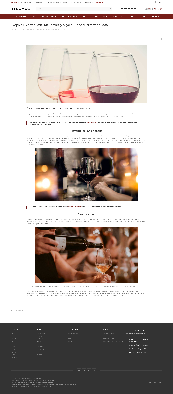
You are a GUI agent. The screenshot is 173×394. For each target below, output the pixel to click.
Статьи (70, 338)
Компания (41, 329)
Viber (94, 370)
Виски (13, 341)
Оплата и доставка (108, 333)
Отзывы (39, 344)
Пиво (13, 354)
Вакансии (40, 338)
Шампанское (15, 336)
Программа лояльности (110, 344)
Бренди (13, 352)
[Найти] (110, 9)
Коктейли (71, 341)
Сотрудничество (42, 336)
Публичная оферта (108, 338)
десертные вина (74, 206)
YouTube (89, 370)
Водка (13, 344)
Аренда (39, 341)
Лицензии (40, 346)
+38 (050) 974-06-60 (128, 9)
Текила (13, 349)
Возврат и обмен (107, 336)
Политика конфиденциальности (112, 341)
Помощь (105, 329)
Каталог (14, 329)
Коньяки (14, 338)
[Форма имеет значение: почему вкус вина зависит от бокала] (86, 74)
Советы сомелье (73, 333)
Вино (13, 333)
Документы (40, 349)
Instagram (84, 370)
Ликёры (14, 346)
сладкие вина (92, 122)
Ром (12, 360)
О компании (41, 333)
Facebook (79, 370)
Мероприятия (72, 336)
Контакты (40, 354)
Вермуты (14, 357)
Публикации (73, 329)
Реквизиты (40, 352)
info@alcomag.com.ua (137, 334)
